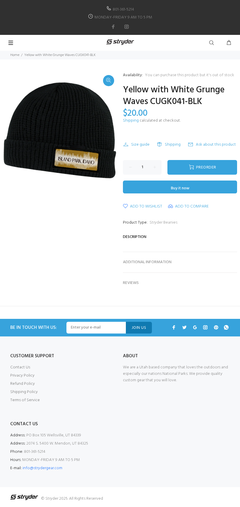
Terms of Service (25, 400)
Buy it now (180, 188)
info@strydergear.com (42, 468)
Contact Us (20, 367)
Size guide (140, 144)
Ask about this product (216, 144)
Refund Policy (22, 383)
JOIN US (139, 327)
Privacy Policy (22, 375)
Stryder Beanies (163, 222)
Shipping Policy (24, 392)
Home (14, 55)
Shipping (131, 120)
